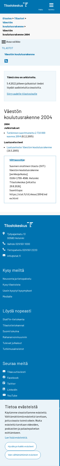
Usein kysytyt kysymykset (17, 290)
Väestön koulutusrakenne (19, 54)
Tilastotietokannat (13, 325)
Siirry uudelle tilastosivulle (22, 93)
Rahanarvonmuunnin (15, 337)
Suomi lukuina (11, 331)
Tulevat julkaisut (12, 342)
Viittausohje (17, 159)
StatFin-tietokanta (13, 319)
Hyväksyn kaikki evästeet (21, 446)
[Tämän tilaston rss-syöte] (6, 61)
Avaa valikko (13, 41)
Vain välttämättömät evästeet (23, 454)
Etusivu (7, 18)
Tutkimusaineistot (13, 348)
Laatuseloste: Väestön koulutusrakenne (29, 147)
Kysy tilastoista (11, 284)
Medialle (7, 296)
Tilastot (19, 18)
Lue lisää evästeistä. (16, 437)
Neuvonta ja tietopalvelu (17, 278)
